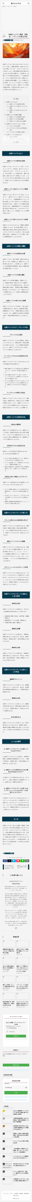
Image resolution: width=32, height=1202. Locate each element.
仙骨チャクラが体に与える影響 (18, 121)
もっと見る (16, 142)
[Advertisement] (16, 19)
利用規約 (16, 1193)
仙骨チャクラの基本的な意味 (17, 104)
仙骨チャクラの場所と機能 (14, 114)
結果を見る (16, 1065)
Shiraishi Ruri (16, 883)
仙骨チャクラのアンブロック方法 (16, 124)
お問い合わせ (16, 1195)
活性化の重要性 (14, 136)
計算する (16, 1036)
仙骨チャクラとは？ (12, 102)
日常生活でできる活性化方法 (17, 139)
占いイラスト (7, 40)
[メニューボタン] (3, 3)
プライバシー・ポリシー (8, 1193)
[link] (16, 928)
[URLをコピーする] (27, 860)
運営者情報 (26, 1193)
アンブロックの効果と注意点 (17, 132)
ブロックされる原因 (15, 126)
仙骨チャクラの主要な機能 (17, 119)
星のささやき (16, 3)
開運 (12, 40)
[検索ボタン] (28, 3)
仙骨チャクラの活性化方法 (14, 134)
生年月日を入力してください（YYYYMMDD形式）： (13, 1027)
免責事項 (21, 1193)
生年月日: (6, 1083)
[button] (5, 860)
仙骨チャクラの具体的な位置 (17, 117)
